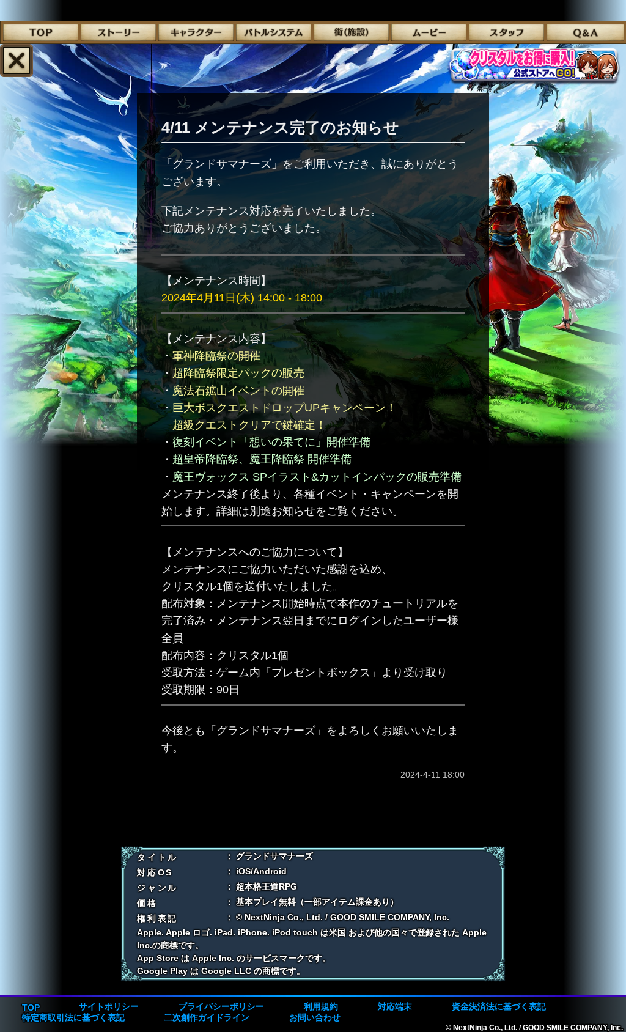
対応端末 (395, 1006)
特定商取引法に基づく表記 (73, 1017)
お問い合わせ (315, 1017)
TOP (31, 1007)
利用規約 (321, 1006)
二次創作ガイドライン (206, 1017)
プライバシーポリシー (221, 1006)
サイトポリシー (109, 1006)
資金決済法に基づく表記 (499, 1006)
